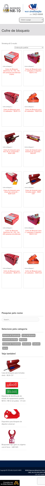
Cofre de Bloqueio (28, 335)
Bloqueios (23, 340)
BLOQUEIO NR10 (16, 470)
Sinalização (26, 344)
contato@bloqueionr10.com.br (36, 477)
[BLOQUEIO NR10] (22, 7)
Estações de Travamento (11, 344)
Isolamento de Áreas (10, 340)
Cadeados (36, 344)
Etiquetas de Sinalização (11, 335)
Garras (5, 348)
